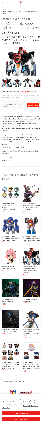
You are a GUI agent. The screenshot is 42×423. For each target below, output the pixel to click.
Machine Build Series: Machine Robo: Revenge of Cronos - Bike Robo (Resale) (31, 238)
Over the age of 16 (21, 419)
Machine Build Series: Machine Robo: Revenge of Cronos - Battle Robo (10, 238)
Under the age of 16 (21, 413)
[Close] (39, 397)
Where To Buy (33, 105)
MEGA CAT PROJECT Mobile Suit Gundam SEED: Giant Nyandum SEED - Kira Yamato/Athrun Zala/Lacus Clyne (31, 366)
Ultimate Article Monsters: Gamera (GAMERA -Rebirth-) (10, 301)
